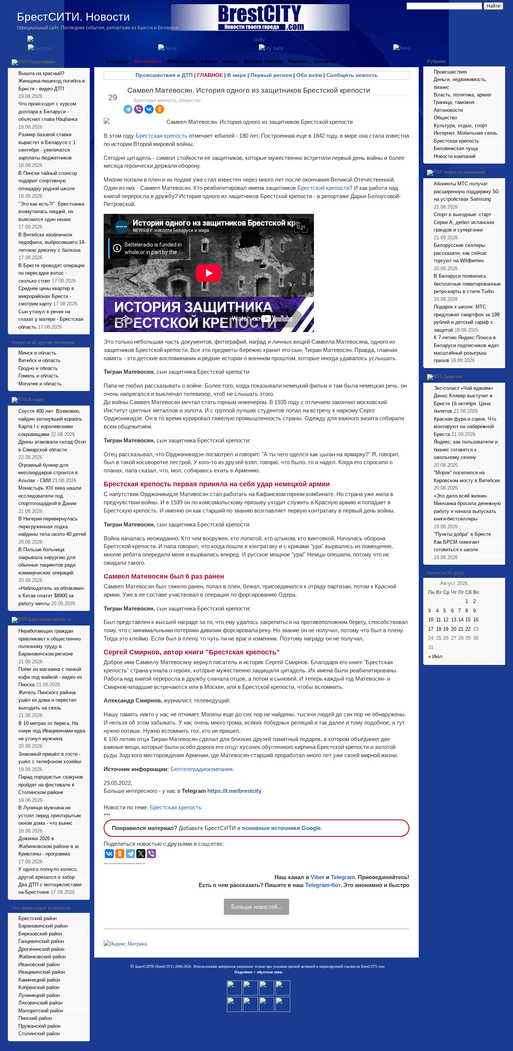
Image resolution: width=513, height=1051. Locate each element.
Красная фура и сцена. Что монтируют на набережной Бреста (465, 426)
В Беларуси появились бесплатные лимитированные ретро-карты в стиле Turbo (467, 283)
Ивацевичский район (41, 972)
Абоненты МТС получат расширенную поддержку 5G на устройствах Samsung (466, 191)
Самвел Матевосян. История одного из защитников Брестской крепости (248, 90)
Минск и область (37, 353)
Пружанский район (39, 1026)
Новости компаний (454, 156)
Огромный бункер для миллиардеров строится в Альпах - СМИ (48, 472)
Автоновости (448, 110)
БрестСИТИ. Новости (73, 17)
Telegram (343, 877)
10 (430, 619)
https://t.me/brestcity (234, 791)
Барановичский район (43, 926)
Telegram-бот (322, 885)
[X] (140, 853)
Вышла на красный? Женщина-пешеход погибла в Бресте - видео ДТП (51, 81)
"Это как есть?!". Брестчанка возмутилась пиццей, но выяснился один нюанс (51, 211)
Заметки (453, 376)
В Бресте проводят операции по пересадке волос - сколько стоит (51, 273)
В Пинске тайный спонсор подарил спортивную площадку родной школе (47, 180)
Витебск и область (39, 360)
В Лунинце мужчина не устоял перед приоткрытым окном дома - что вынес (49, 815)
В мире (36, 400)
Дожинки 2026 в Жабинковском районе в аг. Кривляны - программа (49, 846)
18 (438, 629)
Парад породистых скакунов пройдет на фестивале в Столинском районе (50, 784)
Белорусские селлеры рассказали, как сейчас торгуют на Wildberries (460, 252)
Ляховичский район (40, 1003)
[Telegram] (128, 109)
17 (430, 629)
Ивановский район (39, 964)
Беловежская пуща (456, 148)
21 (460, 629)
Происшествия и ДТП (164, 75)
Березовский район (40, 934)
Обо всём (309, 75)
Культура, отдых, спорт (460, 125)
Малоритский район (40, 1010)
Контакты (324, 61)
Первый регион (271, 75)
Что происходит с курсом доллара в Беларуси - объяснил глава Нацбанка (47, 111)
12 (445, 619)
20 (453, 629)
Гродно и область (38, 368)
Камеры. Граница (263, 61)
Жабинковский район (42, 956)
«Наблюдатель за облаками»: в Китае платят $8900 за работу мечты (52, 595)
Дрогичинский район (41, 949)
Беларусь (117, 61)
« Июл (435, 656)
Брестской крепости (323, 188)
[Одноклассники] (159, 109)
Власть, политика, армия (462, 95)
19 (445, 629)
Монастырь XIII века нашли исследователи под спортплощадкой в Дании (49, 495)
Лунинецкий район (39, 995)
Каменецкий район (39, 980)
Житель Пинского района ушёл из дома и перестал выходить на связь (47, 700)
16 (475, 619)
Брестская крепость (155, 100)
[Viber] (138, 109)
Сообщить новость (352, 75)
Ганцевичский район (41, 941)
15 (468, 619)
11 (438, 619)
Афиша (209, 61)
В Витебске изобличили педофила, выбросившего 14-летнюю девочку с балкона (52, 242)
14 (460, 619)
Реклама (298, 61)
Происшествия (450, 72)
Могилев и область (40, 383)
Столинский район (39, 1033)
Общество (190, 100)
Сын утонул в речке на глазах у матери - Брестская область (50, 319)
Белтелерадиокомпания (201, 769)
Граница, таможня (454, 102)
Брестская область (49, 619)
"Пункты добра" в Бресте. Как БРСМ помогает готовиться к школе (463, 541)
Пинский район (35, 1018)
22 (468, 629)
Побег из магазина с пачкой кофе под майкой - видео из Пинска (50, 676)
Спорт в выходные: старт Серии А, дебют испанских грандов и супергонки (464, 222)
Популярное (42, 62)
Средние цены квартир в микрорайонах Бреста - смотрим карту (46, 296)
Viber (317, 877)
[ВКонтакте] (149, 109)
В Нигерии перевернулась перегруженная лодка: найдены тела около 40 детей (52, 526)
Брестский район (37, 918)
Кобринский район (38, 987)
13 (453, 619)
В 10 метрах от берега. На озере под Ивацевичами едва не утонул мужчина (51, 730)
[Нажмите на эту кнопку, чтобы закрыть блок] (85, 61)
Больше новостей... (256, 907)
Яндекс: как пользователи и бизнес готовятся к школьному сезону (466, 449)
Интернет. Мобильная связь (465, 133)
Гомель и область (38, 376)
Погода (231, 61)
